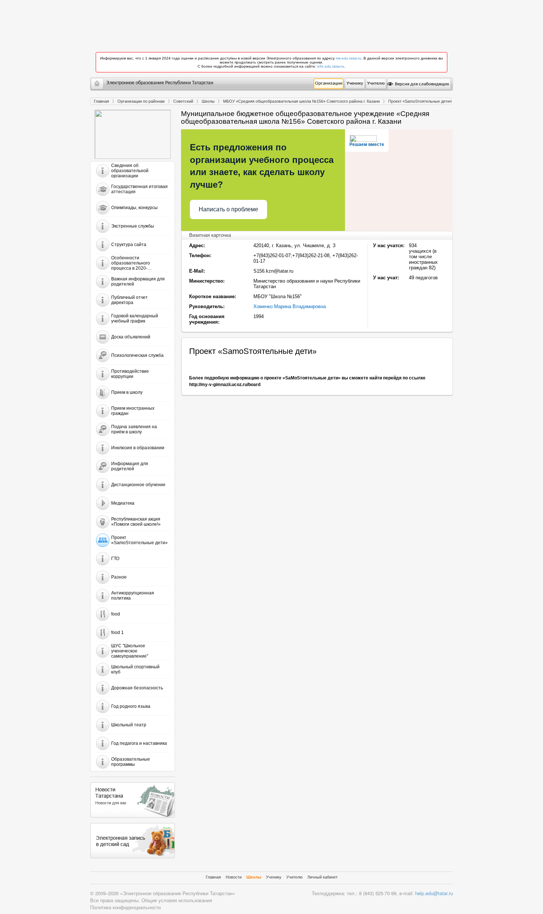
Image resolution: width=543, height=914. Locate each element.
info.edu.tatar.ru (330, 66)
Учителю (376, 83)
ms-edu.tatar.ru (348, 58)
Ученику (354, 83)
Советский (183, 101)
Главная (101, 101)
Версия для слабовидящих (421, 84)
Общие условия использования (176, 900)
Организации (328, 83)
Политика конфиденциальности (125, 907)
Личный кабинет (322, 877)
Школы (208, 101)
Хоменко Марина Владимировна (289, 306)
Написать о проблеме (228, 209)
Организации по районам (141, 101)
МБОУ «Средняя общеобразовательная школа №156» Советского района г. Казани (301, 101)
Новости (234, 877)
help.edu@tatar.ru (434, 893)
